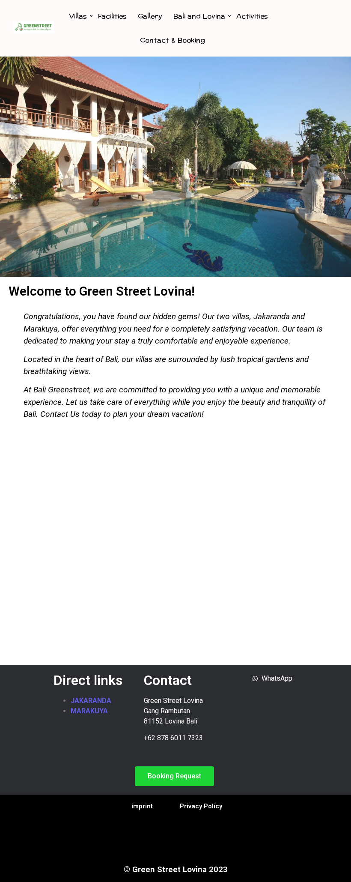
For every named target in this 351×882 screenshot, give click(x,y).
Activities (252, 16)
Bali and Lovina (199, 16)
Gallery (150, 16)
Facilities (112, 16)
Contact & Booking (172, 40)
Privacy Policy (201, 806)
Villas (78, 16)
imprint (142, 806)
